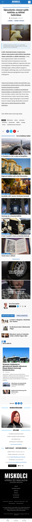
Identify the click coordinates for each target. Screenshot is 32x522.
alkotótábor (21, 120)
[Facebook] (7, 131)
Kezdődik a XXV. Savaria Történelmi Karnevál (15, 196)
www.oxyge (13, 444)
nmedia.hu (19, 444)
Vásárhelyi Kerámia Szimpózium (14, 124)
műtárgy (23, 122)
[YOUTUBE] (19, 466)
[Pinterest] (14, 131)
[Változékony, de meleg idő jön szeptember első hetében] (6, 385)
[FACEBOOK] (21, 466)
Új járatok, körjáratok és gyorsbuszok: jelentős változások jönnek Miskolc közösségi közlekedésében (15, 367)
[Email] (18, 306)
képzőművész (12, 122)
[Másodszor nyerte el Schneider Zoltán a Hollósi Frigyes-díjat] (5, 335)
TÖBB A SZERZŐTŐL (22, 315)
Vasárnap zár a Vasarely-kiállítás (11, 216)
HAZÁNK (19, 6)
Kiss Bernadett (14, 304)
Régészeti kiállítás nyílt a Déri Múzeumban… (14, 176)
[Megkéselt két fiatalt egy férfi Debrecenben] (6, 392)
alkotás (16, 120)
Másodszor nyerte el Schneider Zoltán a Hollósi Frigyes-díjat (19, 335)
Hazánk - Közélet (19, 20)
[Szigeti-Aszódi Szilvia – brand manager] (16, 419)
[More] (18, 131)
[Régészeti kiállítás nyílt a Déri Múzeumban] (16, 166)
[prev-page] (2, 341)
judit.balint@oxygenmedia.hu (18, 457)
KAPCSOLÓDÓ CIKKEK (8, 315)
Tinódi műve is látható (8, 256)
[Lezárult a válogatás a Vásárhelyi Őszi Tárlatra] (5, 321)
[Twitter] (11, 131)
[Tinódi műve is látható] (16, 246)
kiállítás (18, 122)
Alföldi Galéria (10, 120)
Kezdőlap (13, 6)
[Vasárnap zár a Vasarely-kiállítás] (16, 206)
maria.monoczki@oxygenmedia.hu (18, 462)
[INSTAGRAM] (23, 466)
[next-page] (5, 341)
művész (4, 124)
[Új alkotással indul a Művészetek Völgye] (5, 328)
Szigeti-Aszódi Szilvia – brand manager (12, 426)
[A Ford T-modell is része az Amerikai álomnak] (16, 226)
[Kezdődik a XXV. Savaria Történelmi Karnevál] (16, 186)
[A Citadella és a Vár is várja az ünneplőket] (16, 146)
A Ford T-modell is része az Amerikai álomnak (15, 236)
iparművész (4, 122)
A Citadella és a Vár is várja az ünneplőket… (14, 156)
